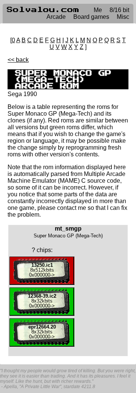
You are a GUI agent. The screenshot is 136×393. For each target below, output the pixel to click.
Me (98, 10)
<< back (18, 60)
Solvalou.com (43, 10)
